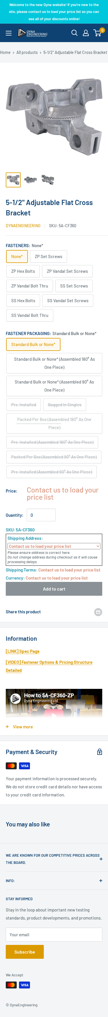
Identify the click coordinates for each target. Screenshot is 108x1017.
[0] (97, 32)
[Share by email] (98, 611)
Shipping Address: (25, 538)
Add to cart (54, 588)
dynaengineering (23, 225)
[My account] (86, 33)
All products (27, 52)
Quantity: (14, 515)
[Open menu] (9, 33)
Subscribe (24, 951)
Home (5, 52)
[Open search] (74, 33)
